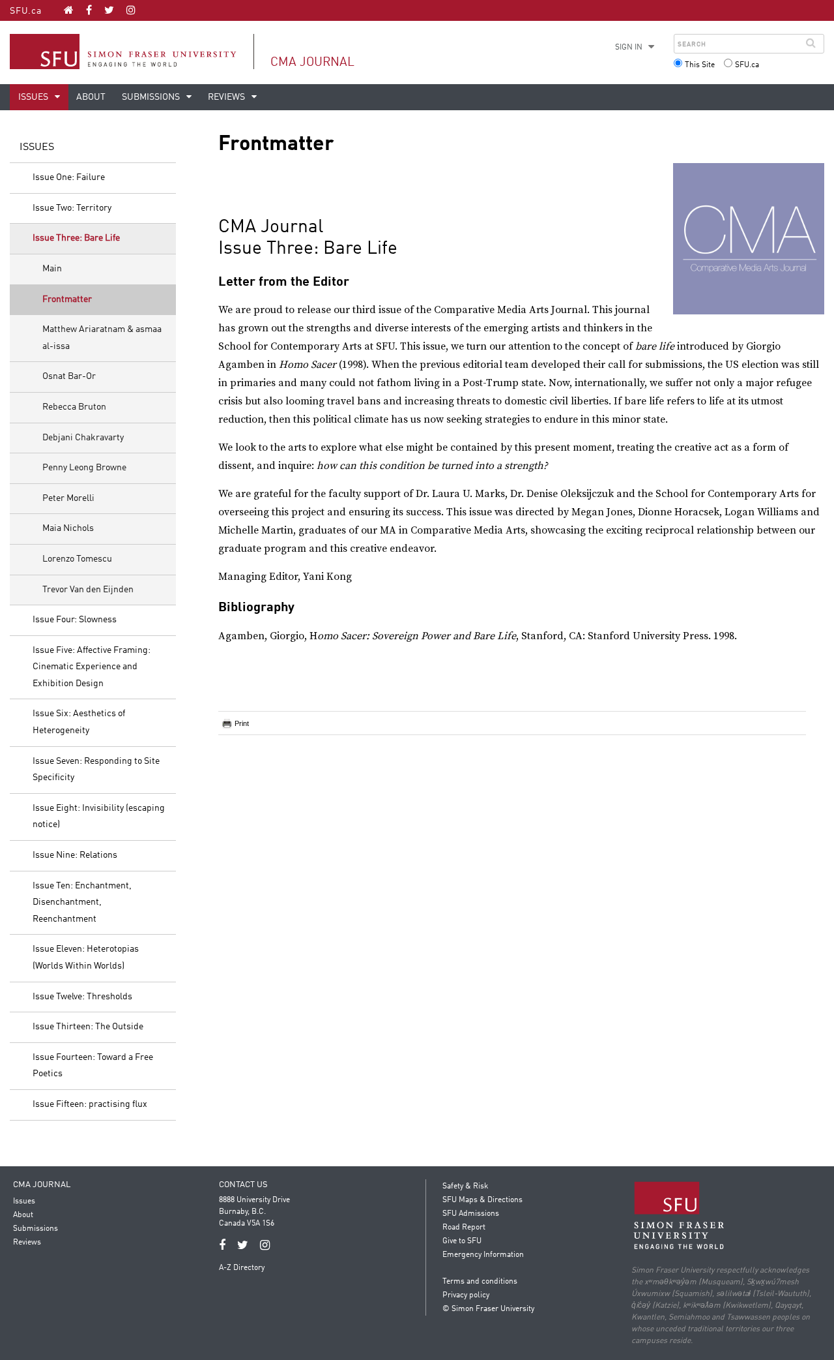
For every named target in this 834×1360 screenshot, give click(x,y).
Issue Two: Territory (72, 208)
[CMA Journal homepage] (69, 10)
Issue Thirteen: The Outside (88, 1026)
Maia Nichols (68, 528)
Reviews (227, 97)
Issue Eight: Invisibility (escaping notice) (99, 817)
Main (52, 268)
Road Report (463, 1228)
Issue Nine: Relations (75, 855)
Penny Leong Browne (84, 467)
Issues (34, 97)
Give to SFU (462, 1241)
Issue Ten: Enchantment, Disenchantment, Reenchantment (82, 902)
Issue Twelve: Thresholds (82, 996)
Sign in (628, 48)
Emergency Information (483, 1255)
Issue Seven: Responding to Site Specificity (96, 770)
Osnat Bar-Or (69, 376)
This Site (700, 65)
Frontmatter (67, 299)
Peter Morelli (68, 498)
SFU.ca (26, 11)
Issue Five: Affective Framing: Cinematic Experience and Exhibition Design (92, 667)
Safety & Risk (465, 1186)
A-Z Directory (242, 1268)
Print (242, 723)
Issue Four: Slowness (75, 619)
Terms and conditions (479, 1282)
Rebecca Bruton (74, 407)
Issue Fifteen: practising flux (90, 1104)
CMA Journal (312, 62)
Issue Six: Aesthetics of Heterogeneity (79, 722)
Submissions (152, 97)
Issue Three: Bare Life (76, 238)
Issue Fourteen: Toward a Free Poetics (93, 1066)
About (91, 97)
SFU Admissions (470, 1214)
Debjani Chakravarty (83, 437)
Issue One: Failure (69, 177)
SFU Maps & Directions (482, 1200)
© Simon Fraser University (488, 1309)
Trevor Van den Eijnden (88, 589)
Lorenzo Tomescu (77, 559)
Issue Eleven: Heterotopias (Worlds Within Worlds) (86, 957)
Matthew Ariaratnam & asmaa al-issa (102, 338)
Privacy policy (465, 1295)
